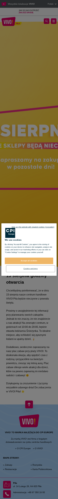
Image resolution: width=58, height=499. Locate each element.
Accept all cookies (29, 261)
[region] (28, 249)
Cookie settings (31, 269)
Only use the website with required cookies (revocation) (33, 227)
